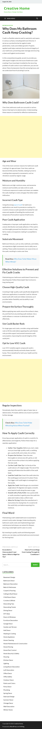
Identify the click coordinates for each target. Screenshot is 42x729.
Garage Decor (8, 624)
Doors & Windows (9, 617)
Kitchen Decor (8, 660)
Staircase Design (8, 696)
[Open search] (37, 18)
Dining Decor (7, 610)
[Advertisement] (21, 137)
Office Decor (7, 673)
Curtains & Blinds (9, 600)
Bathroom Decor (7, 25)
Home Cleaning (8, 640)
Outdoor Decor (8, 680)
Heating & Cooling (9, 633)
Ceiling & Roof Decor (10, 594)
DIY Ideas (6, 614)
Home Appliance (9, 637)
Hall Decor (7, 630)
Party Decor (7, 686)
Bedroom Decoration (10, 584)
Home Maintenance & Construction (15, 643)
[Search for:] (21, 565)
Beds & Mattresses (9, 587)
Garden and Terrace (10, 627)
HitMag (22, 726)
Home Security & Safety (11, 653)
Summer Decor (8, 700)
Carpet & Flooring (9, 590)
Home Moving (8, 647)
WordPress (13, 726)
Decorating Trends (9, 607)
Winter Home (8, 710)
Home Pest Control (9, 650)
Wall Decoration (8, 706)
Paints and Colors (9, 683)
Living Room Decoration (11, 667)
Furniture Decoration (10, 620)
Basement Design (9, 577)
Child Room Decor (9, 597)
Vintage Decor (8, 703)
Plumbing (6, 690)
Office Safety (7, 677)
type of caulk (18, 205)
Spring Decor (7, 693)
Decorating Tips (8, 604)
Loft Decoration (8, 670)
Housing (6, 657)
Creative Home (17, 8)
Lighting (6, 663)
